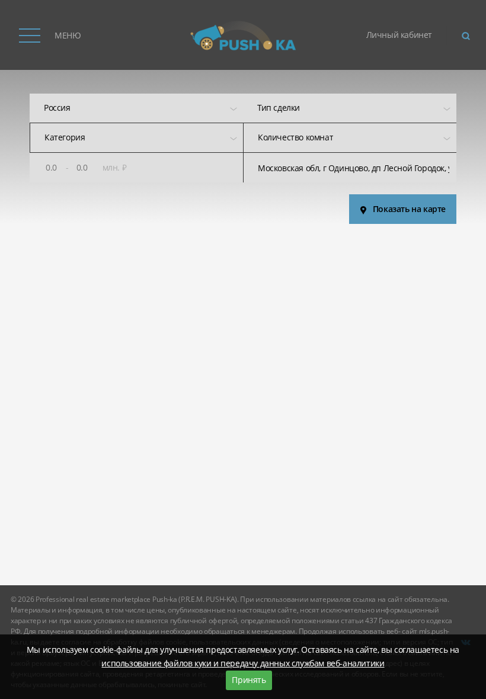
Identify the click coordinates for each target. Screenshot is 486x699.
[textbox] (278, 108)
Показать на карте (409, 208)
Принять (249, 679)
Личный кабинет (399, 34)
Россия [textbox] (57, 107)
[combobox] (136, 108)
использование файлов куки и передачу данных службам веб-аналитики (242, 663)
